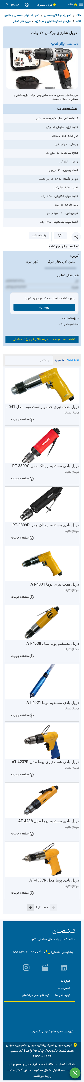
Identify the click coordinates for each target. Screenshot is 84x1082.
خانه (78, 16)
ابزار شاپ (64, 44)
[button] (81, 4)
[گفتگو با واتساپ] (75, 1072)
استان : (71, 261)
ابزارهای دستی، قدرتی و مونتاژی (53, 21)
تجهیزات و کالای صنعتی (57, 16)
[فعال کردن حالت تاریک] (27, 4)
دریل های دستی (21, 21)
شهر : (35, 261)
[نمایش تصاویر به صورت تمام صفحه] (42, 68)
